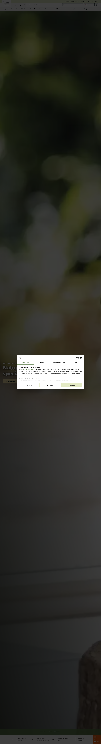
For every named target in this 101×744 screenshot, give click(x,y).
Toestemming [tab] (25, 362)
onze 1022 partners (27, 369)
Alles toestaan (71, 385)
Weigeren (29, 385)
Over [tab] (75, 362)
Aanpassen (50, 385)
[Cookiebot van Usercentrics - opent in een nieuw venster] (75, 358)
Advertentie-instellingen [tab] (59, 362)
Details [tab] (42, 362)
